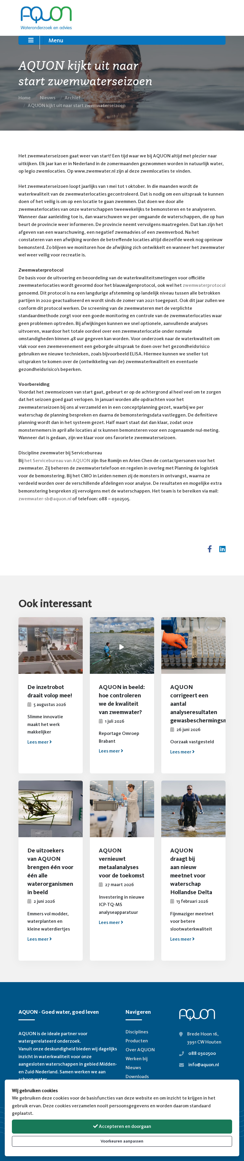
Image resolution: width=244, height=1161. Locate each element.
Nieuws (47, 97)
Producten (137, 1041)
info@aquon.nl (203, 1064)
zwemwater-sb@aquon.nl (44, 498)
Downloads (137, 1076)
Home (24, 97)
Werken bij (137, 1058)
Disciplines (137, 1032)
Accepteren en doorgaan (124, 1126)
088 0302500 (202, 1053)
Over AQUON (140, 1049)
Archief (73, 97)
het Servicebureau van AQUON (57, 460)
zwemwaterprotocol (204, 285)
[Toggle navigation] (31, 40)
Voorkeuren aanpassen (122, 1141)
